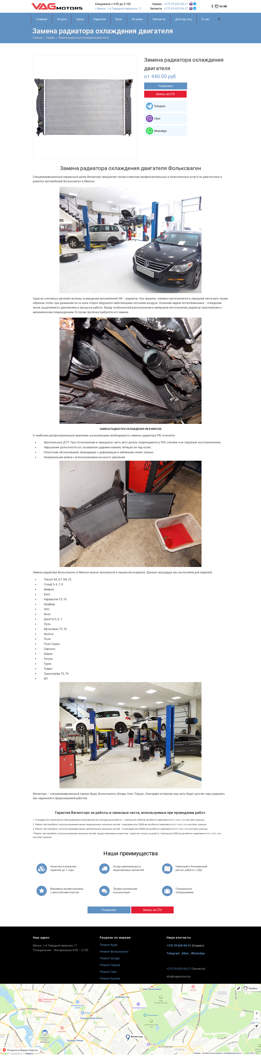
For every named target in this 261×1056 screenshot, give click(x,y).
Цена (79, 19)
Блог (119, 19)
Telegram (159, 106)
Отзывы (137, 19)
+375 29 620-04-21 (176, 4)
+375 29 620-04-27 (176, 8)
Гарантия (99, 19)
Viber (157, 118)
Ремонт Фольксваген (114, 951)
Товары (50, 37)
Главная (41, 19)
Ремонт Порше (110, 965)
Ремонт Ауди (108, 945)
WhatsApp (160, 131)
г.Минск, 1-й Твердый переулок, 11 (118, 8)
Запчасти (159, 19)
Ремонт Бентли (110, 978)
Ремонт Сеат (108, 971)
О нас (206, 19)
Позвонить (165, 86)
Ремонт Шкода (109, 958)
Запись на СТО (165, 94)
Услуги (62, 19)
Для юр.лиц (183, 19)
